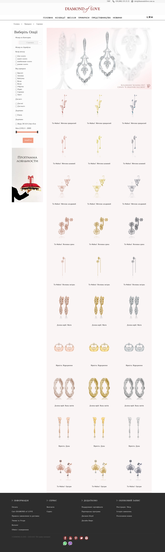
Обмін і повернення (20, 530)
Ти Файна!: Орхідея (64, 486)
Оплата (15, 507)
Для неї (20, 103)
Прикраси (83, 18)
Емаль (19, 115)
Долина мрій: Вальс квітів (64, 406)
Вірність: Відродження (64, 365)
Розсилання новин (124, 516)
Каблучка (20, 78)
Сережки (20, 92)
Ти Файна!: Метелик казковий (64, 163)
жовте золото (22, 59)
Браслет (20, 73)
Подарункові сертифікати (92, 507)
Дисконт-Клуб (87, 516)
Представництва (101, 18)
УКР (108, 1)
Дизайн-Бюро (87, 521)
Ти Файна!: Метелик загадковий (64, 204)
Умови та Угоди (18, 521)
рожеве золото (22, 64)
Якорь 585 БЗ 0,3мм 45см (26, 124)
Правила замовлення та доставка (25, 516)
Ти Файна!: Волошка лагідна (64, 285)
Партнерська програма (91, 511)
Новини (117, 18)
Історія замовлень (124, 511)
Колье (19, 84)
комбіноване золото (24, 61)
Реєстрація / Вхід (124, 507)
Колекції (60, 18)
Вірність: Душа (64, 446)
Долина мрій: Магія (64, 325)
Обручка (20, 86)
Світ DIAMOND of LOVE (22, 511)
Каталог (15, 525)
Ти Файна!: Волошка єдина (64, 244)
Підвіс (19, 89)
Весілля (71, 18)
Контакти (50, 507)
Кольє (19, 81)
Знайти (28, 140)
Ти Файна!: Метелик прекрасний (64, 123)
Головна (48, 18)
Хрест (19, 95)
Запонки (20, 76)
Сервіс (49, 511)
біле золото (21, 56)
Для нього (21, 106)
